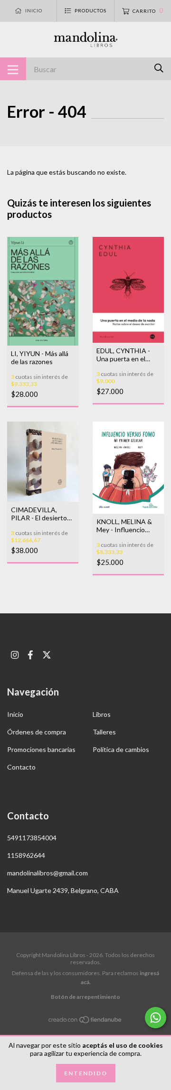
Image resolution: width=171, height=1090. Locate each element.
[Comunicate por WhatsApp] (155, 1017)
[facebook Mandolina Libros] (30, 655)
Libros (102, 714)
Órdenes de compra (36, 732)
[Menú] (13, 68)
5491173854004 (32, 838)
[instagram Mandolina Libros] (14, 655)
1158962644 (26, 855)
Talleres (104, 732)
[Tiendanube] (86, 1021)
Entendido (85, 1073)
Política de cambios (121, 749)
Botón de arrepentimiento (85, 996)
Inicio (15, 714)
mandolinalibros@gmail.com (47, 873)
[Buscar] (159, 68)
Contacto (21, 767)
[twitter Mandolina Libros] (46, 655)
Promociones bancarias (41, 749)
